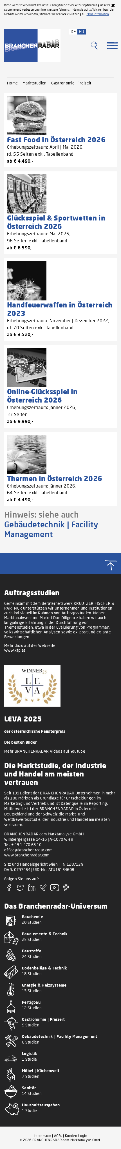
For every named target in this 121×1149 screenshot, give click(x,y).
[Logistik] (60, 1065)
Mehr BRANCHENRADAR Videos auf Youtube (44, 751)
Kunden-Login (76, 1136)
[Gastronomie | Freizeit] (60, 1031)
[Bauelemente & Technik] (60, 945)
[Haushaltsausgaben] (60, 1117)
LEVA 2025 (23, 718)
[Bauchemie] (60, 928)
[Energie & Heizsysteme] (60, 997)
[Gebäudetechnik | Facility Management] (60, 1048)
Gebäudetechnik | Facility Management (51, 529)
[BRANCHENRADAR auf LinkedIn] (32, 889)
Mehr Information (98, 14)
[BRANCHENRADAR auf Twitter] (20, 889)
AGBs (58, 1136)
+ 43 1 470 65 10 (26, 844)
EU (81, 31)
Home (12, 83)
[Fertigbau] (60, 1014)
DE (73, 31)
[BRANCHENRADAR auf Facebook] (9, 889)
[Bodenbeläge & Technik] (60, 980)
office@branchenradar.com (28, 849)
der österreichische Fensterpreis (34, 731)
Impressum (42, 1136)
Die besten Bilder (20, 742)
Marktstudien (35, 83)
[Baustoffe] (60, 963)
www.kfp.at (14, 650)
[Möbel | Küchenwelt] (60, 1082)
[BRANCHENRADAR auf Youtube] (55, 889)
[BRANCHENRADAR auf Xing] (43, 889)
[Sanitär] (60, 1099)
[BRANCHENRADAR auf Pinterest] (66, 889)
